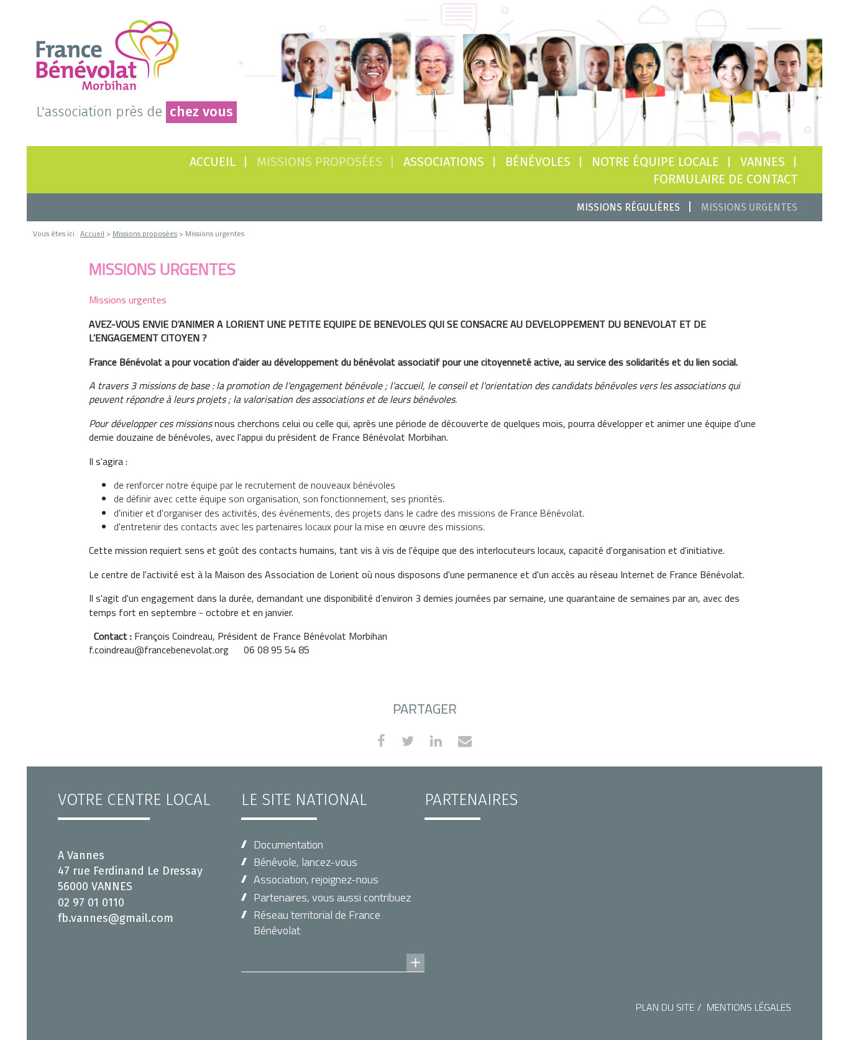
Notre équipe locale (655, 161)
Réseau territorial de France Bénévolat (317, 922)
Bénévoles (538, 161)
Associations (443, 161)
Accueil (213, 161)
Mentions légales (749, 1007)
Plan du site (665, 1007)
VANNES (762, 161)
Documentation (288, 844)
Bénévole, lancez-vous (305, 862)
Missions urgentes (749, 207)
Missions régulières (628, 207)
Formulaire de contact (725, 179)
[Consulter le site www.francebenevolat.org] (332, 950)
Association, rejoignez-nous (316, 879)
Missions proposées (319, 161)
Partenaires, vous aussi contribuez (332, 897)
